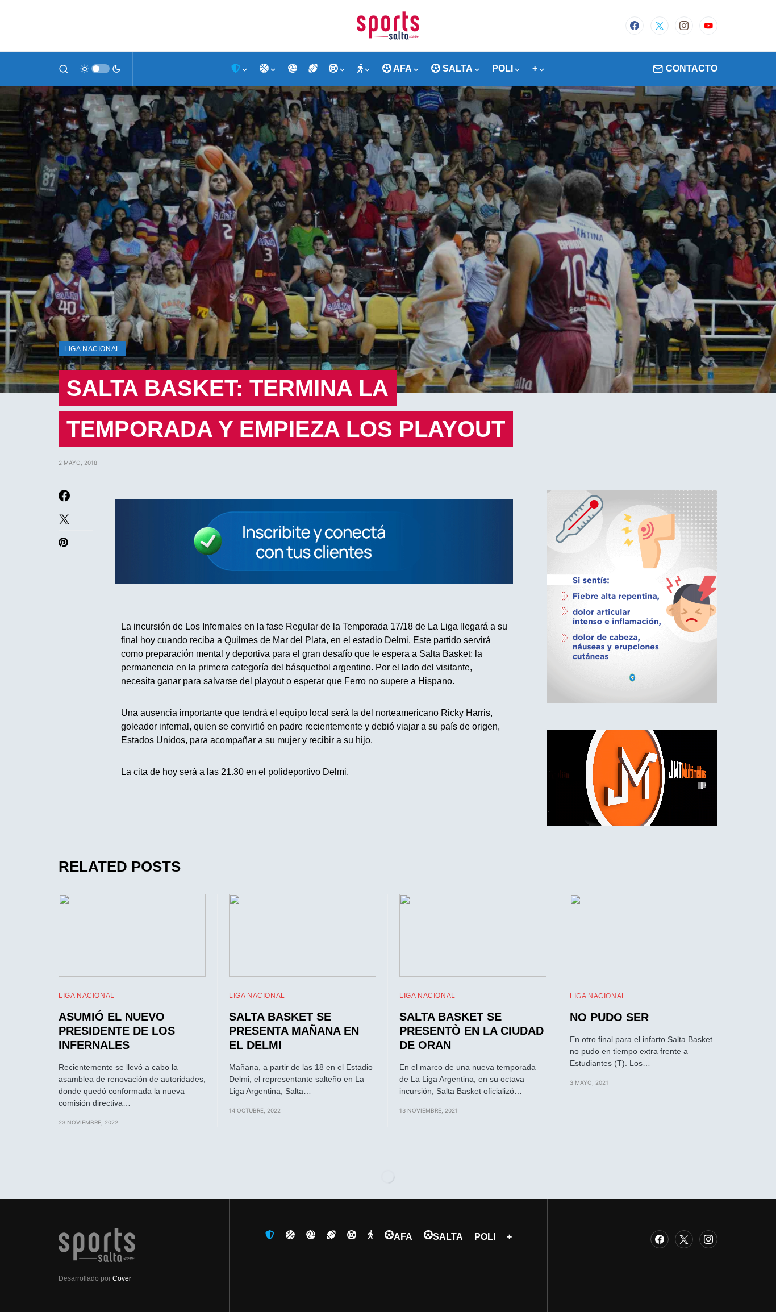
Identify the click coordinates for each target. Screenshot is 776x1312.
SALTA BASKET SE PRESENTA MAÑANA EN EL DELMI (294, 1030)
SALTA (448, 1237)
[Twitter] (659, 25)
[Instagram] (684, 25)
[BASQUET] (268, 69)
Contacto (691, 68)
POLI (484, 1237)
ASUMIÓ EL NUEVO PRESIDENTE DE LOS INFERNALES (117, 1030)
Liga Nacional (92, 349)
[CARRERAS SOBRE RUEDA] (337, 69)
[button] (64, 69)
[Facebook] (634, 25)
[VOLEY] (292, 69)
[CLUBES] (239, 69)
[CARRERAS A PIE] (364, 69)
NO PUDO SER (609, 1017)
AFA (403, 1237)
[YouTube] (708, 25)
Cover (121, 1278)
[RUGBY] (313, 69)
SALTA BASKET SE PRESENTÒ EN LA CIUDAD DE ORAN (471, 1030)
